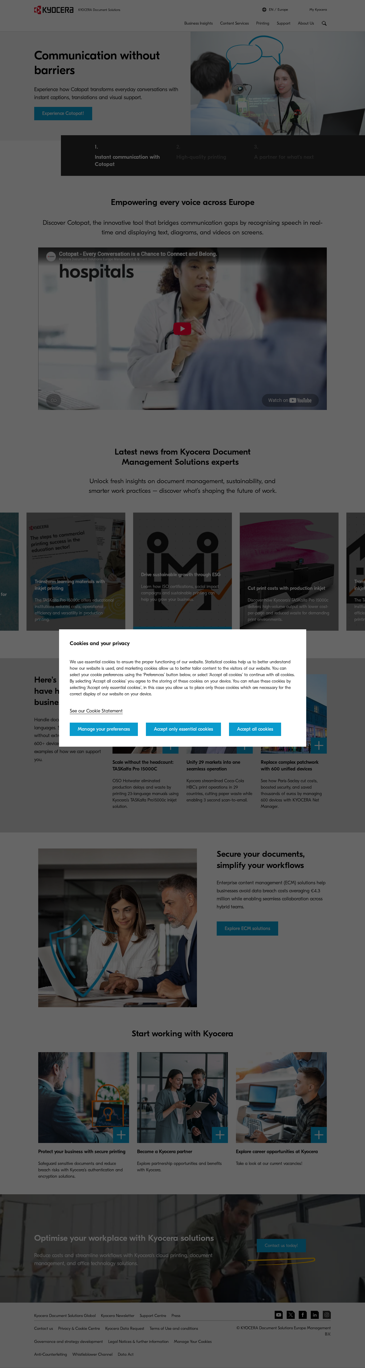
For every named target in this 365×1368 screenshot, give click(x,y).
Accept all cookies (255, 729)
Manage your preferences (104, 729)
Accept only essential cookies (183, 729)
